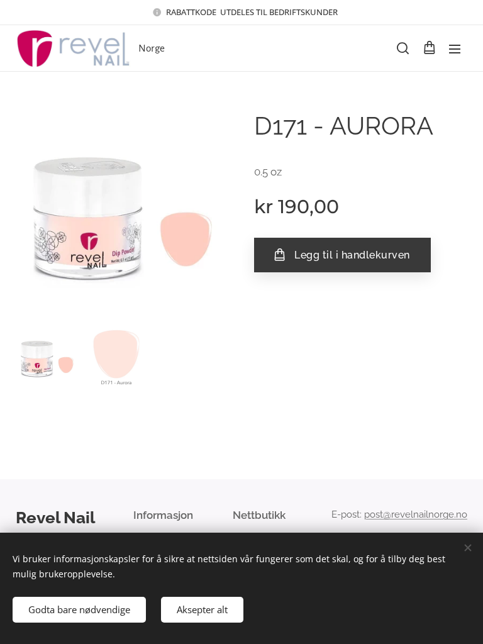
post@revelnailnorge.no (415, 514)
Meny (454, 48)
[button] (402, 48)
